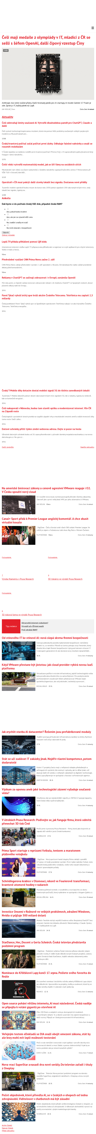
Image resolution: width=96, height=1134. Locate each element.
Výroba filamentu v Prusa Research (18, 579)
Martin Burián (42, 780)
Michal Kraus (42, 686)
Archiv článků (7, 1125)
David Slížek (41, 1053)
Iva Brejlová (41, 836)
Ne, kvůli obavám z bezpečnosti (19, 228)
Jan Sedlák (6, 109)
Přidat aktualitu (8, 1130)
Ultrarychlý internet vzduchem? (35, 623)
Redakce (40, 992)
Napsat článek (7, 1128)
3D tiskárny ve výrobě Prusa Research (65, 579)
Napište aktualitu (87, 447)
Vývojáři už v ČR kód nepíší (33, 626)
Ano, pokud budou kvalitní (17, 211)
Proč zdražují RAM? (29, 630)
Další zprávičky (8, 447)
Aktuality (7, 117)
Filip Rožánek (42, 535)
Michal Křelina (42, 897)
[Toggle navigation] (93, 28)
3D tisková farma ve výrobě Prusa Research (22, 614)
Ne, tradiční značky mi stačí (17, 222)
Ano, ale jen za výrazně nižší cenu (20, 217)
